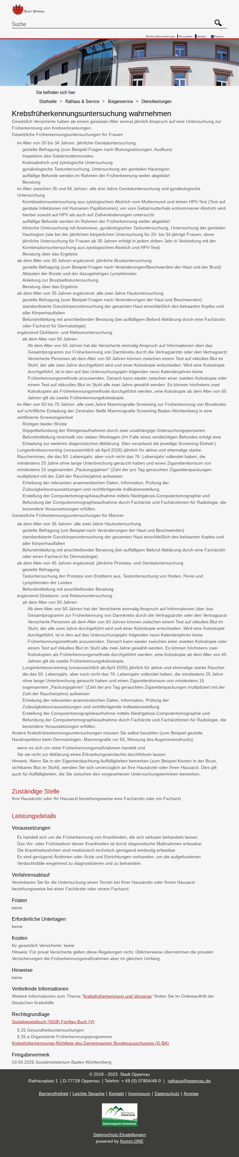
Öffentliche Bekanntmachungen (160, 36)
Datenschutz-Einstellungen (119, 1134)
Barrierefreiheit (53, 1093)
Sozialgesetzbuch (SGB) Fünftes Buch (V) (53, 1021)
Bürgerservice (120, 101)
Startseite (48, 101)
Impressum (139, 1093)
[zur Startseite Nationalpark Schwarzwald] (120, 1124)
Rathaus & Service (82, 101)
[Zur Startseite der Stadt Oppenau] (33, 15)
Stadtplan (201, 36)
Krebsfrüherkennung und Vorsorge (117, 996)
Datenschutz (167, 1093)
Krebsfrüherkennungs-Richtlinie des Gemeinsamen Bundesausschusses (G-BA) (90, 1043)
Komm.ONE (131, 1141)
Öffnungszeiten (186, 36)
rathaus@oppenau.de (189, 1080)
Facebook (218, 36)
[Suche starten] (215, 20)
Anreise (191, 1093)
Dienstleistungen (156, 101)
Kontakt (116, 1093)
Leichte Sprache (89, 1093)
